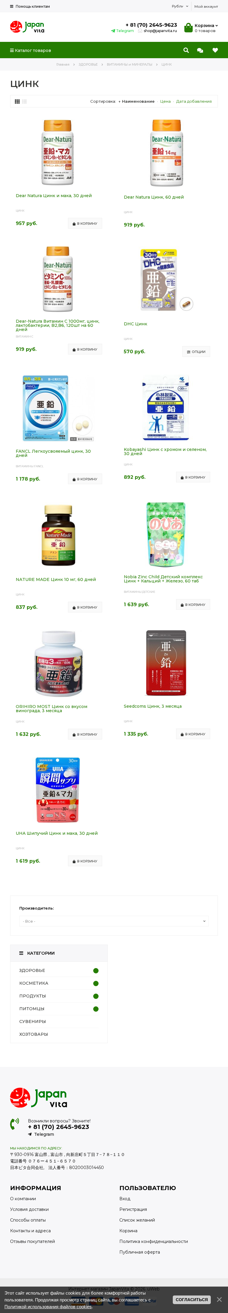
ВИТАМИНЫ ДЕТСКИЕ (139, 591)
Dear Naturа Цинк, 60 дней (154, 197)
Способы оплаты (28, 1220)
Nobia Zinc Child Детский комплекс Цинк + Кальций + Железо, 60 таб (163, 579)
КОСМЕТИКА (33, 983)
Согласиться (192, 1299)
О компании (23, 1198)
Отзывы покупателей (32, 1241)
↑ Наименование (136, 101)
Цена (165, 101)
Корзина (128, 1230)
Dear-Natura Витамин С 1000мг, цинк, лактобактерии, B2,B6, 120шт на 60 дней (57, 325)
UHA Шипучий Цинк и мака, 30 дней (57, 833)
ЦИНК (20, 210)
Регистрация (133, 1209)
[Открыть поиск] (186, 50)
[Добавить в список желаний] (102, 124)
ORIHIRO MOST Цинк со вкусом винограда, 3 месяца (51, 708)
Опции (198, 352)
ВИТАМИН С (24, 336)
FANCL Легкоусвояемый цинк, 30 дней (53, 453)
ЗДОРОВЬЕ (32, 970)
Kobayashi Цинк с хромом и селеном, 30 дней (165, 451)
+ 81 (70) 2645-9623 (151, 25)
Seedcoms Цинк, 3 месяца (153, 706)
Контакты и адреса (30, 1230)
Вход (124, 1198)
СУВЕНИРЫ (32, 1021)
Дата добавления (194, 101)
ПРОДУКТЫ (32, 996)
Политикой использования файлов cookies (48, 1306)
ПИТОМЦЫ (32, 1008)
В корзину (87, 223)
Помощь (32, 6)
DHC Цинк (135, 324)
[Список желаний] (215, 50)
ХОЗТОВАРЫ (33, 1034)
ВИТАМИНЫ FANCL (29, 466)
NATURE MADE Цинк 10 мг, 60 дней (56, 579)
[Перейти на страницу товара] (57, 183)
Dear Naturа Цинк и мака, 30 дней (54, 196)
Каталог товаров (32, 50)
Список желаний (137, 1220)
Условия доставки (29, 1209)
